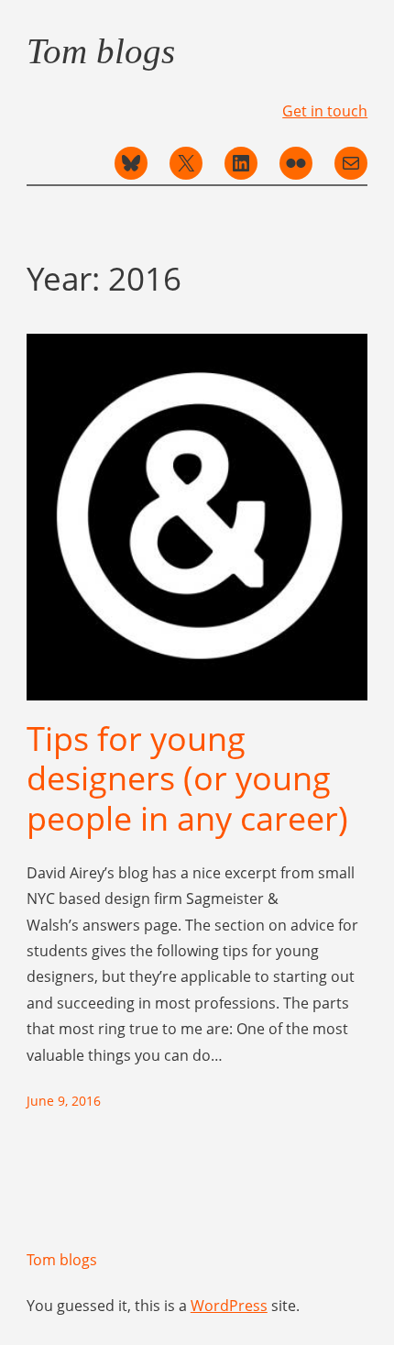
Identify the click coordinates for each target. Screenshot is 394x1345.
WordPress (229, 1305)
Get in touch (324, 111)
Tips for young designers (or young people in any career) (187, 778)
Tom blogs (101, 51)
